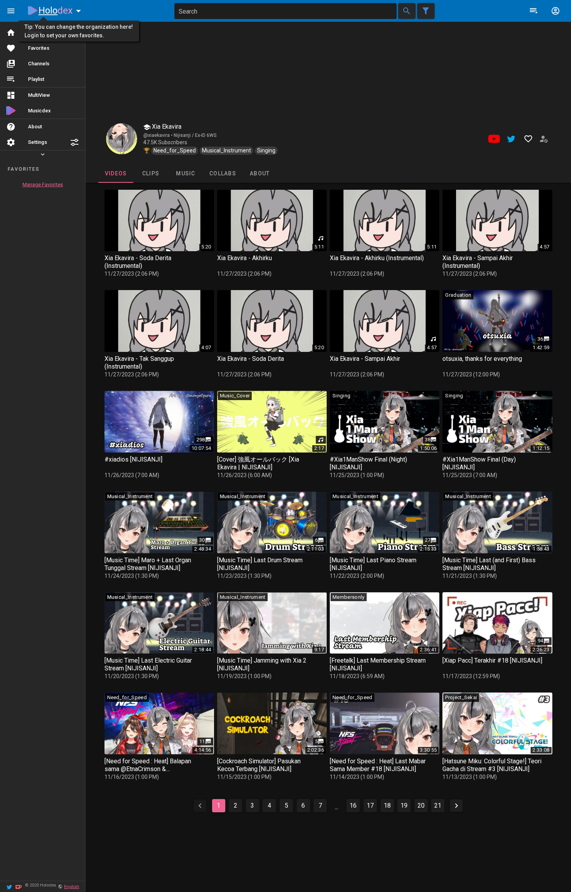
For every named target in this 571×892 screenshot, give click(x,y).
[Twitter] (9, 886)
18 (387, 805)
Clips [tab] (150, 173)
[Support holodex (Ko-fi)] (19, 886)
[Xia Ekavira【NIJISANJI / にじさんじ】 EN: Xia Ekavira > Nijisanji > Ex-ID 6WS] (121, 138)
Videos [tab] (115, 173)
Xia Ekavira (165, 126)
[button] (74, 142)
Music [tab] (185, 173)
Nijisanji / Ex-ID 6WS (195, 135)
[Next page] (456, 805)
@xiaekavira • (158, 135)
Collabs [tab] (222, 173)
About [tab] (260, 173)
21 (437, 805)
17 (370, 805)
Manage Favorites (43, 184)
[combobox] (285, 11)
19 (403, 805)
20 (421, 805)
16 (353, 805)
